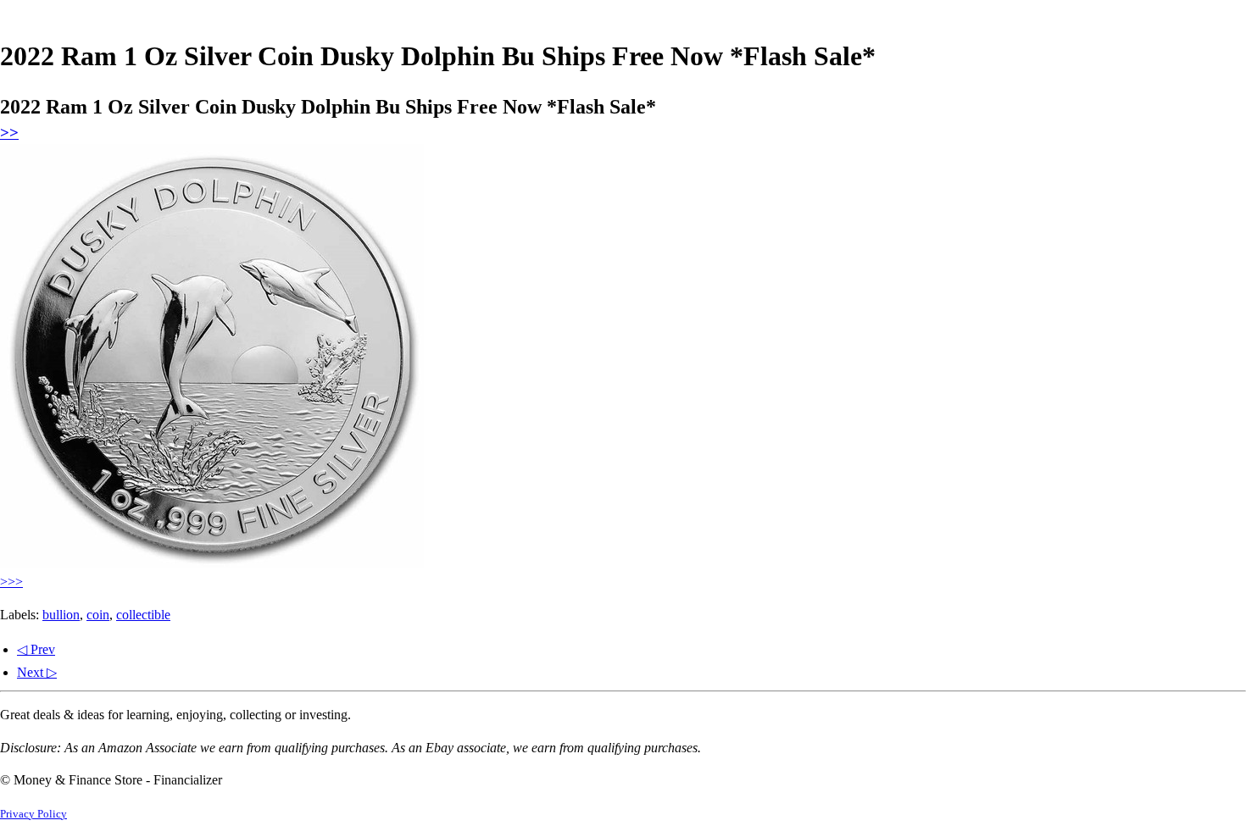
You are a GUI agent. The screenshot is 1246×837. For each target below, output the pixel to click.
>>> (11, 581)
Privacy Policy (33, 814)
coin (97, 614)
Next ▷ (37, 672)
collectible (143, 614)
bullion (61, 614)
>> (9, 132)
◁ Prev (36, 649)
